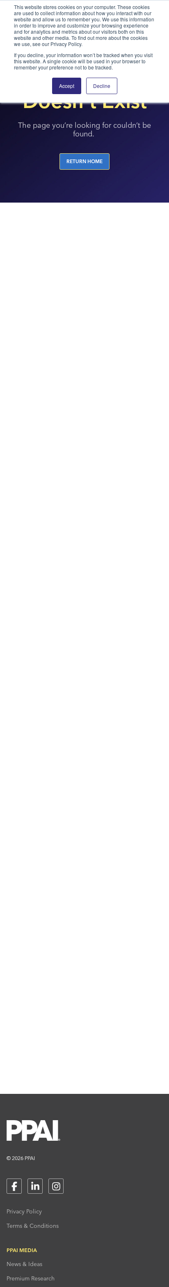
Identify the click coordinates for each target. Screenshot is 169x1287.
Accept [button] (66, 85)
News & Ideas (24, 1264)
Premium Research (31, 1278)
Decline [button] (101, 85)
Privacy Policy (24, 1211)
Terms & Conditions (33, 1225)
